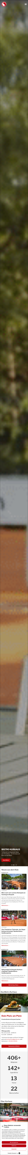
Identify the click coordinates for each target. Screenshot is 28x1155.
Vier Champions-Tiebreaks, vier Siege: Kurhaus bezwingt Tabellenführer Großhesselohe (13, 931)
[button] (25, 4)
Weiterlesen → (5, 905)
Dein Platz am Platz (11, 1016)
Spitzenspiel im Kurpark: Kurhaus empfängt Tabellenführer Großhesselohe (11, 971)
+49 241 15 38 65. (12, 1041)
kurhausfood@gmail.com (12, 1039)
